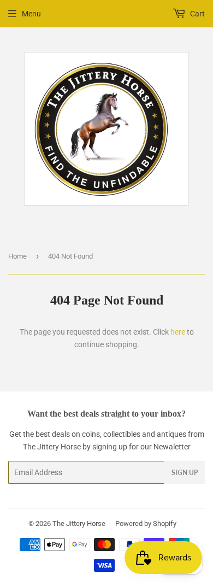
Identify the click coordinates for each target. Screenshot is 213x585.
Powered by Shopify (145, 523)
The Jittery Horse (78, 523)
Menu (31, 13)
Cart (196, 13)
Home (17, 256)
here (177, 331)
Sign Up (184, 473)
